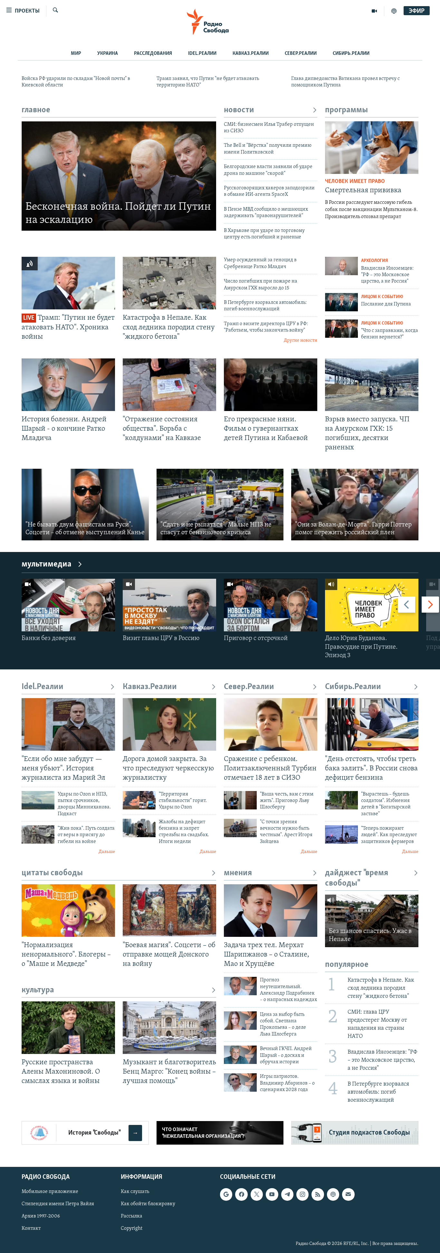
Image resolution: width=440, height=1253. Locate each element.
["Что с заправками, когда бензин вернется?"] (341, 328)
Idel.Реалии (42, 687)
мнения (238, 873)
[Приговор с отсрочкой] (270, 605)
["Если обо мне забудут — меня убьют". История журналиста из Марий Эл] (68, 724)
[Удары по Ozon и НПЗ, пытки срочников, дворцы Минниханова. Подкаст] (38, 800)
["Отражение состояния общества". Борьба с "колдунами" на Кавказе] (169, 384)
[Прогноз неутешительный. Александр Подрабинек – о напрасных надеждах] (240, 986)
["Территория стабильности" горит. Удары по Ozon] (139, 800)
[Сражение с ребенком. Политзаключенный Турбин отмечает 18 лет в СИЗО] (270, 724)
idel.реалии (202, 53)
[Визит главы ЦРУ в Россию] (169, 605)
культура (38, 990)
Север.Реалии (301, 53)
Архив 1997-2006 (41, 1216)
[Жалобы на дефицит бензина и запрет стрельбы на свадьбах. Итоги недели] (139, 828)
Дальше (107, 851)
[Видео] (374, 11)
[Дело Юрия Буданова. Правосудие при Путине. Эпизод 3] (371, 605)
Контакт (31, 1228)
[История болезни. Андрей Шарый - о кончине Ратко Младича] (68, 384)
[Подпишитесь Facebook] (241, 1194)
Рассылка (131, 1216)
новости (239, 110)
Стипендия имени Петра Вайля (58, 1204)
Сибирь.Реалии (351, 53)
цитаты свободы (52, 873)
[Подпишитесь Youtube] (272, 1194)
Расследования (153, 53)
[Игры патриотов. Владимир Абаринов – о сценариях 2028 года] (240, 1082)
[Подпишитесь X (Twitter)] (257, 1194)
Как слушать (135, 1192)
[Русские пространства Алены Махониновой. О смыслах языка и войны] (68, 1027)
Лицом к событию (382, 297)
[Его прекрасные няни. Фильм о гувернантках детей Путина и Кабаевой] (270, 384)
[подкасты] (394, 11)
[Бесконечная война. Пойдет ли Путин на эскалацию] (119, 176)
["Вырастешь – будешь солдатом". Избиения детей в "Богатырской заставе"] (341, 800)
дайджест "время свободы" (356, 878)
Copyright (131, 1228)
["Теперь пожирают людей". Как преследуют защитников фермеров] (341, 834)
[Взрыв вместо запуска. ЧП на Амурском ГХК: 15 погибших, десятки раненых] (371, 384)
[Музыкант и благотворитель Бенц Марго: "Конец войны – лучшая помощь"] (169, 1027)
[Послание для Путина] (341, 302)
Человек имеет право (355, 182)
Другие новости (300, 340)
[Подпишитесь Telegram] (287, 1194)
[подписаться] (348, 1194)
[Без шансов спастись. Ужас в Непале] (371, 921)
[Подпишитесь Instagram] (302, 1194)
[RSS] (317, 1194)
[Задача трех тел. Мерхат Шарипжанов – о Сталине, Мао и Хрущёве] (270, 910)
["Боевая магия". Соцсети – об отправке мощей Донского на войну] (169, 910)
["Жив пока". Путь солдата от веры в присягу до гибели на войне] (38, 834)
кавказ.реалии (251, 53)
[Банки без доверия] (68, 605)
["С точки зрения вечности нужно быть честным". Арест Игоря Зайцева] (240, 828)
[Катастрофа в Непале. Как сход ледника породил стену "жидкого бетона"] (169, 283)
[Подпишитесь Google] (226, 1194)
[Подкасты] (333, 1194)
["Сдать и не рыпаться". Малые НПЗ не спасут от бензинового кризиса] (220, 504)
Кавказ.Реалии (150, 687)
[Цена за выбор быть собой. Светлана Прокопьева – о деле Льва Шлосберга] (240, 1020)
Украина (107, 53)
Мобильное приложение (50, 1192)
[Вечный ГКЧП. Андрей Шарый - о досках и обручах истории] (240, 1055)
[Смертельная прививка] (371, 147)
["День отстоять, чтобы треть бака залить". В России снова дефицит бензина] (371, 724)
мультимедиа (47, 564)
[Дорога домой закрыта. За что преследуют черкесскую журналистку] (169, 724)
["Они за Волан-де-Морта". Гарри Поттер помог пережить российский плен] (354, 504)
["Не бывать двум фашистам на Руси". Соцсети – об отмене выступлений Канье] (85, 504)
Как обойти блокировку (148, 1204)
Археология (374, 260)
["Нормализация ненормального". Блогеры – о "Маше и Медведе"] (68, 910)
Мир (76, 53)
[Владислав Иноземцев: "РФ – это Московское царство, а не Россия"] (341, 266)
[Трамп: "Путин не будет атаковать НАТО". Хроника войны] (68, 283)
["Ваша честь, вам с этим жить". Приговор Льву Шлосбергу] (240, 800)
